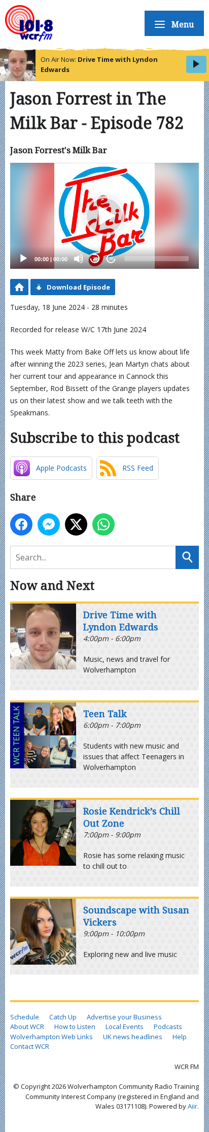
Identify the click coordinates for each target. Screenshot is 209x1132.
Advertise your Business (124, 1016)
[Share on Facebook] (21, 524)
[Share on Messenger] (49, 524)
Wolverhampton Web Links (51, 1036)
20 (95, 259)
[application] (104, 216)
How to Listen (74, 1026)
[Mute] (79, 259)
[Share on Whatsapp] (103, 524)
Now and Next (52, 585)
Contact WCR (29, 1046)
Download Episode (78, 287)
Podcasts (168, 1026)
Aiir (192, 1106)
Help (179, 1036)
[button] (104, 216)
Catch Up (63, 1016)
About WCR (27, 1026)
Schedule (24, 1016)
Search (187, 557)
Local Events (125, 1026)
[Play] (23, 259)
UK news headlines (132, 1036)
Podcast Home (19, 287)
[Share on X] (76, 524)
